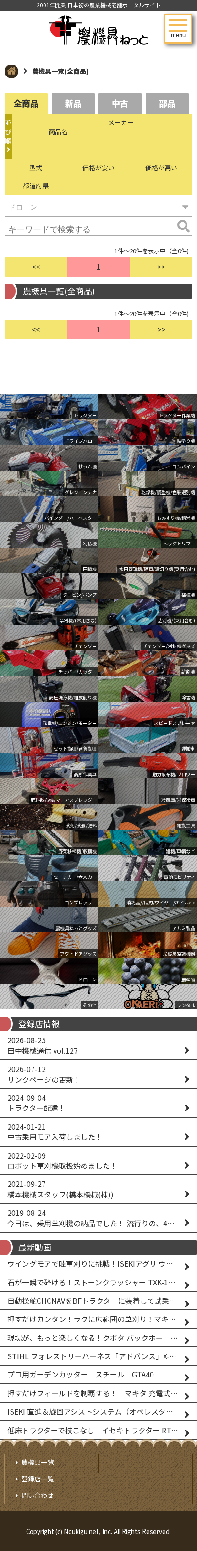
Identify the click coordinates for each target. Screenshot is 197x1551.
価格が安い (98, 167)
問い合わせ (38, 1495)
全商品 (26, 103)
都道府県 (36, 185)
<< (36, 266)
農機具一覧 (38, 1462)
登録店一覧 (38, 1478)
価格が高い (161, 167)
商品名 (58, 131)
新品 (73, 103)
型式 (35, 167)
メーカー (121, 122)
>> (161, 266)
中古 (120, 103)
